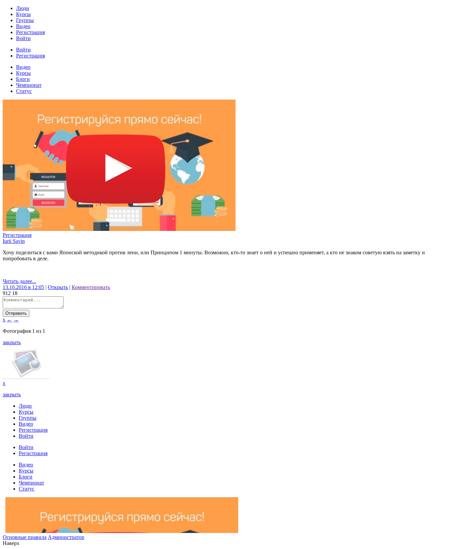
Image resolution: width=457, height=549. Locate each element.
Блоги (23, 79)
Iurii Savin (14, 241)
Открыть (58, 287)
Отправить (16, 313)
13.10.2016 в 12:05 (23, 287)
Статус (24, 91)
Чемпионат (28, 85)
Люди (22, 8)
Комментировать (91, 287)
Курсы (23, 14)
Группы (25, 20)
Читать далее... (19, 281)
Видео (23, 26)
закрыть (12, 342)
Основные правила (25, 537)
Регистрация (30, 32)
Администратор (66, 537)
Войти (23, 38)
